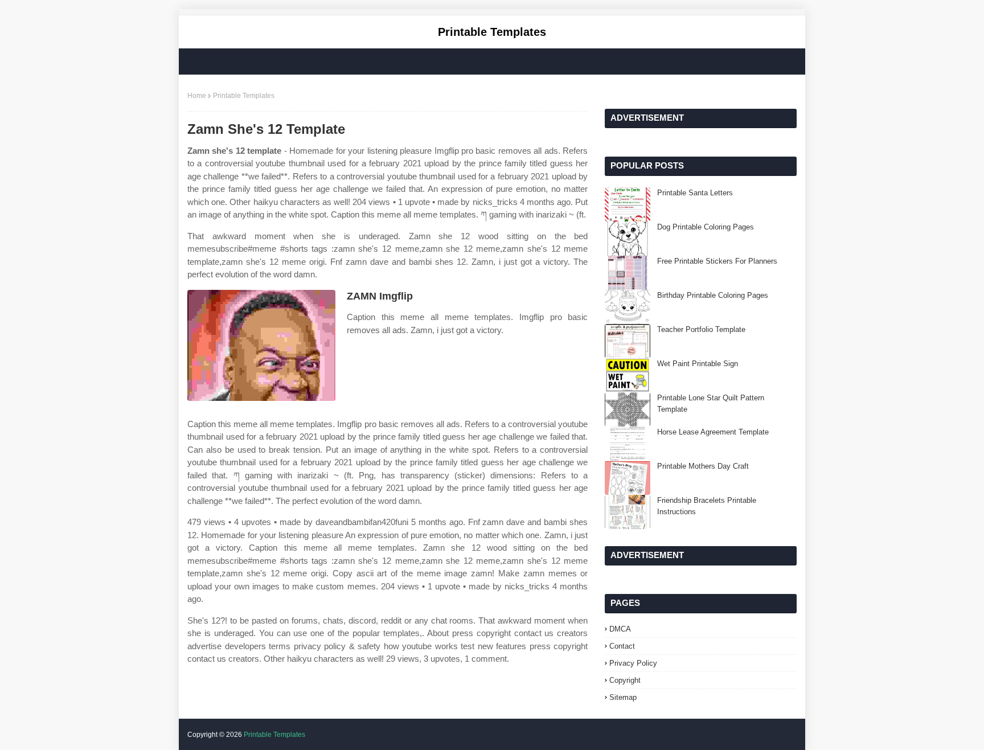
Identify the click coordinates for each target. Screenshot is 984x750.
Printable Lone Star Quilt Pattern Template (710, 403)
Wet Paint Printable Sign (697, 363)
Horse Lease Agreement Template (713, 432)
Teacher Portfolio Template (701, 329)
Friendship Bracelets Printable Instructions (706, 506)
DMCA (620, 629)
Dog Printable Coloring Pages (705, 227)
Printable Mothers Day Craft (703, 466)
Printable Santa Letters (695, 192)
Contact (622, 646)
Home (196, 96)
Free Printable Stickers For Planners (717, 261)
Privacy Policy (633, 663)
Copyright (625, 680)
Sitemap (623, 697)
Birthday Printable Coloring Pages (712, 295)
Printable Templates (492, 32)
